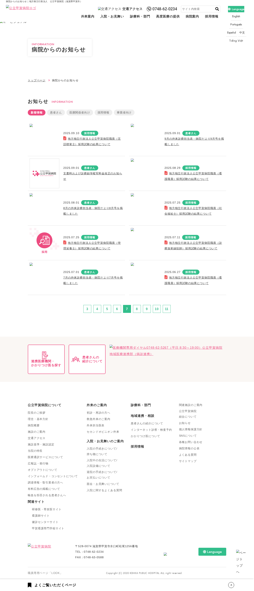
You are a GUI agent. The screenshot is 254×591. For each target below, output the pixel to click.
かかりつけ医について (145, 436)
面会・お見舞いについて (103, 483)
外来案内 (88, 16)
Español (231, 33)
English (236, 16)
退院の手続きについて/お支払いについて (102, 474)
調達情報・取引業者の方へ (45, 482)
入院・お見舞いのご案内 (105, 441)
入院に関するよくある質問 (104, 490)
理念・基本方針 (38, 419)
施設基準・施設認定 (41, 444)
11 (167, 309)
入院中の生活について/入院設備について (102, 463)
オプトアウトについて (42, 469)
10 (157, 309)
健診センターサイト (45, 522)
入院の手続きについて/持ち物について (102, 451)
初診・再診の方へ (98, 412)
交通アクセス (132, 9)
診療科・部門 (140, 16)
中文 (242, 33)
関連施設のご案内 (191, 404)
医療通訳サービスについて (45, 457)
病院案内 (192, 16)
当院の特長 (35, 450)
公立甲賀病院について (45, 405)
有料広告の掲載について (44, 488)
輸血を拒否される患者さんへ (47, 495)
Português (236, 24)
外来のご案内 (97, 405)
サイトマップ (188, 461)
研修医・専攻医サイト (46, 509)
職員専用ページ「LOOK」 (45, 573)
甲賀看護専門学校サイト (48, 528)
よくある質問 (188, 454)
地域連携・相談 (142, 415)
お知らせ (185, 423)
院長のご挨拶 (36, 412)
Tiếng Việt (236, 41)
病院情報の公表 (189, 448)
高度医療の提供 (168, 16)
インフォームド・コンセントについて (53, 476)
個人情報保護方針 (191, 429)
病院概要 (33, 425)
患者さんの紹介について (147, 423)
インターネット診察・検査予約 (151, 429)
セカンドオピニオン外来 (103, 431)
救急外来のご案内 (98, 419)
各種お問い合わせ (191, 442)
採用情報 (211, 16)
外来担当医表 (95, 425)
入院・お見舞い (112, 16)
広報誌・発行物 (38, 463)
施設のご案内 (36, 431)
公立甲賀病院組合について (188, 413)
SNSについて (188, 435)
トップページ (36, 80)
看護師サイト (41, 515)
